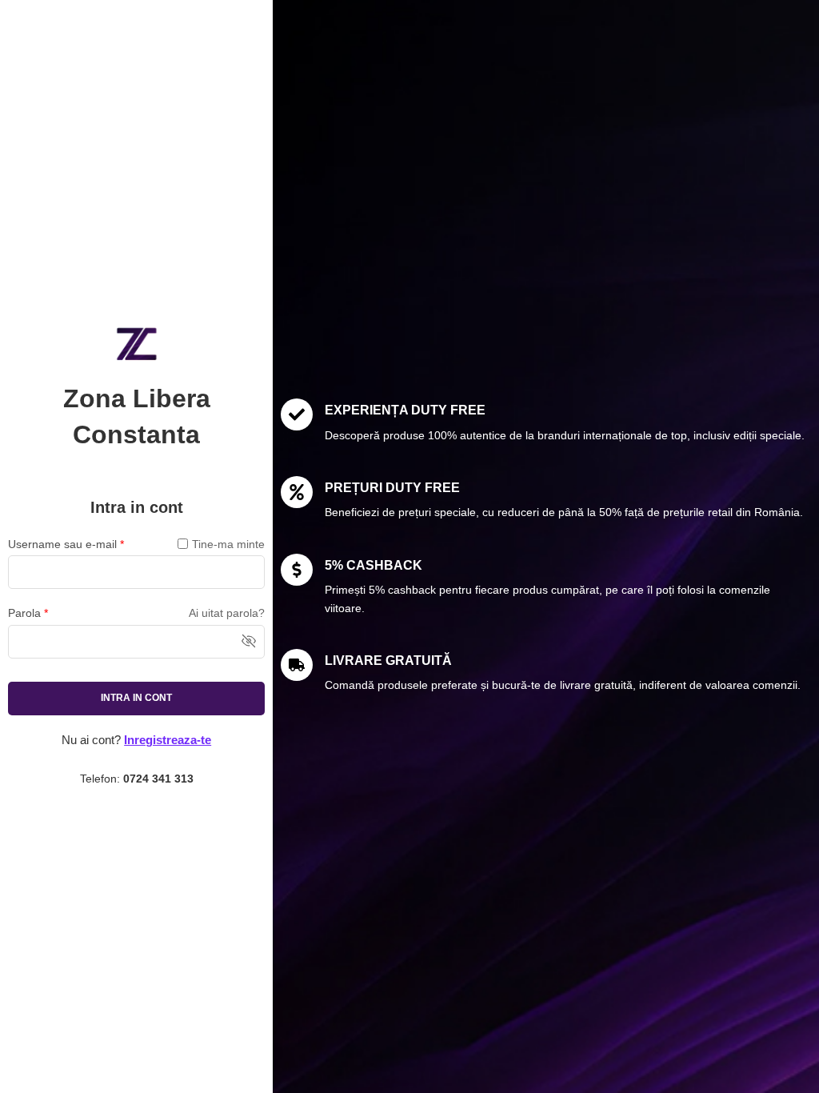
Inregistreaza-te (167, 740)
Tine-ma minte (228, 544)
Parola (28, 613)
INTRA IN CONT (136, 697)
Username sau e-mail (66, 544)
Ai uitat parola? (227, 613)
